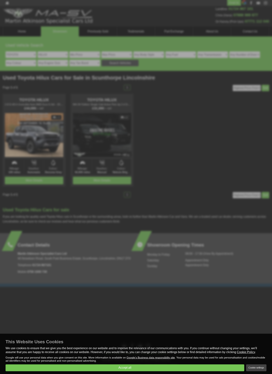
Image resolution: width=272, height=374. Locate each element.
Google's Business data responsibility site (151, 357)
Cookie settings (256, 367)
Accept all (124, 367)
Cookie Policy (246, 352)
